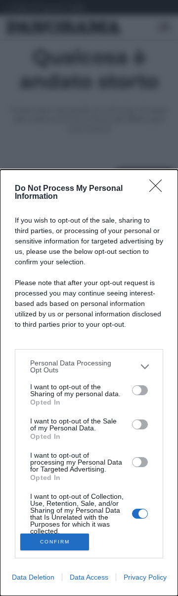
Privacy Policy (145, 577)
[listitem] (89, 366)
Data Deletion (33, 577)
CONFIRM (55, 541)
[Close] (158, 188)
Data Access (89, 577)
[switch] (140, 390)
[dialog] (89, 383)
